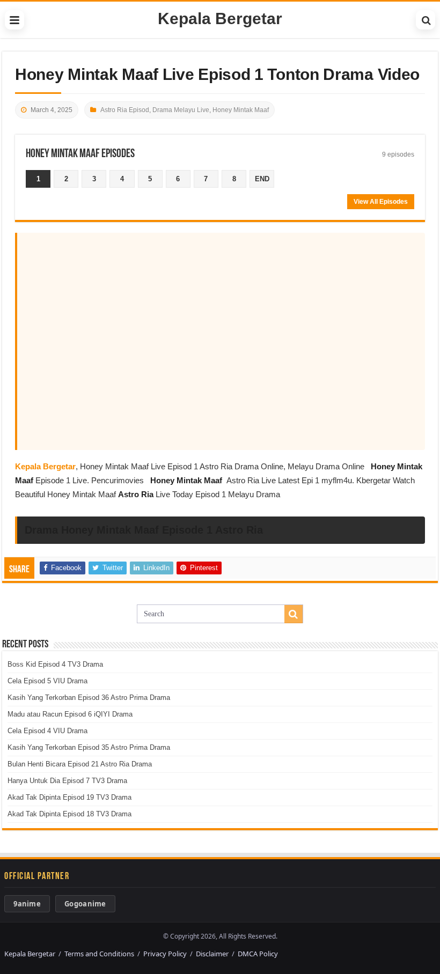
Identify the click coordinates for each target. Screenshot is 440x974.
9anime (27, 904)
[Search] (425, 19)
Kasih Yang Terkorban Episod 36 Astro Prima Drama (89, 697)
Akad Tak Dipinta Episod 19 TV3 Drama (69, 797)
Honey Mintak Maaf (240, 110)
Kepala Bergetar (220, 18)
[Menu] (14, 19)
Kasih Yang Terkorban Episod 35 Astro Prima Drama (89, 747)
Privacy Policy (165, 953)
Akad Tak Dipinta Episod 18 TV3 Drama (69, 814)
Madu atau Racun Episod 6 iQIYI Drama (70, 714)
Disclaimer (212, 953)
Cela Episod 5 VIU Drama (47, 681)
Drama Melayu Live (180, 110)
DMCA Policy (258, 953)
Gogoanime (85, 904)
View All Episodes (381, 201)
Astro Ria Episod (124, 110)
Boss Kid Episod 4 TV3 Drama (55, 664)
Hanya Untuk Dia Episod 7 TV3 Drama (67, 781)
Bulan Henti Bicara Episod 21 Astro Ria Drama (80, 764)
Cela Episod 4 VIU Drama (47, 731)
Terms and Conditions (99, 953)
